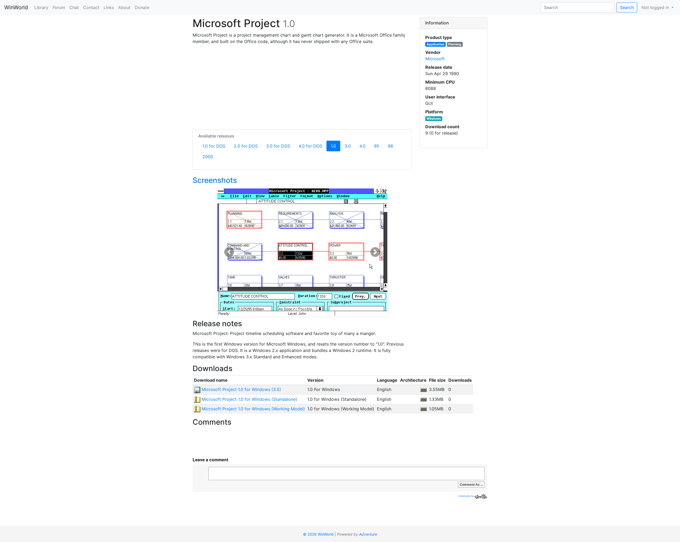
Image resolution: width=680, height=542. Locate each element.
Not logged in (655, 7)
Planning (454, 44)
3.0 (348, 146)
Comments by (466, 496)
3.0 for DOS (278, 146)
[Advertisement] (302, 86)
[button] (229, 252)
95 (376, 146)
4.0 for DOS (310, 146)
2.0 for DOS (246, 146)
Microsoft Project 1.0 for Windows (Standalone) (248, 399)
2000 (207, 156)
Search (627, 7)
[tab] (453, 23)
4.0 (362, 146)
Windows (434, 119)
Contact (91, 7)
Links (109, 7)
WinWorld (16, 7)
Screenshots (215, 180)
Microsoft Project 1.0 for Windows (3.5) (240, 389)
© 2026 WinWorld (318, 534)
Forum (59, 7)
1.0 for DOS (213, 146)
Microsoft (435, 58)
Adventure (368, 534)
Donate (142, 7)
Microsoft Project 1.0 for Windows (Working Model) (252, 408)
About (124, 7)
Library (41, 7)
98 (390, 146)
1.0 (335, 146)
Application (435, 44)
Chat (74, 7)
